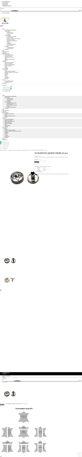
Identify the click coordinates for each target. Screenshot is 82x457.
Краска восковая (8, 65)
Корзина (4, 381)
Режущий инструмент (9, 54)
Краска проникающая (9, 62)
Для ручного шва (8, 81)
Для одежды (7, 31)
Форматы (7, 49)
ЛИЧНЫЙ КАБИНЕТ (6, 5)
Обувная (6, 46)
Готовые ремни (10, 45)
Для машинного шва (9, 80)
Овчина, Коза (10, 32)
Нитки (3, 79)
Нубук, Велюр (10, 37)
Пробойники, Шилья (9, 57)
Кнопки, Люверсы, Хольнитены (11, 72)
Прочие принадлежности (10, 59)
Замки (6, 70)
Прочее (6, 78)
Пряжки (6, 74)
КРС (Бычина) (10, 33)
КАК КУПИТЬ (5, 2)
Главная (1, 150)
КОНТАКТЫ (5, 4)
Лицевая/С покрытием (11, 36)
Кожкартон (7, 77)
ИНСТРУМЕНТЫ (6, 53)
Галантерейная (8, 35)
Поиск (3, 376)
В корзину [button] (39, 210)
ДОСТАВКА (5, 3)
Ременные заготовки (11, 44)
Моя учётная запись (6, 375)
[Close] (0, 93)
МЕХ (3, 50)
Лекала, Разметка (8, 55)
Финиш (6, 67)
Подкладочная (10, 48)
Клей (6, 66)
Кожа (3, 28)
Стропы (6, 76)
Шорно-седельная (10, 39)
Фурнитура (4, 127)
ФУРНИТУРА (5, 68)
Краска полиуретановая (10, 64)
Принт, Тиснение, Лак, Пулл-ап (13, 38)
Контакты (4, 85)
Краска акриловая (8, 123)
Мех (3, 109)
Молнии (6, 73)
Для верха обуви (10, 47)
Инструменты (5, 112)
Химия (3, 117)
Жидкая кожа (7, 125)
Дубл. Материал (5, 51)
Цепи (6, 75)
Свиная (8, 34)
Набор (6, 60)
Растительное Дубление (12, 40)
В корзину (2, 404)
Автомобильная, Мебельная (10, 29)
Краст (8, 41)
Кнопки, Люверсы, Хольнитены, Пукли (13, 130)
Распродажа (4, 83)
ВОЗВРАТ (4, 373)
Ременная (9, 42)
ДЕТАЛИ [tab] (36, 164)
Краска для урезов (8, 63)
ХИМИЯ (4, 61)
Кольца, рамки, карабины (10, 71)
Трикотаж (4, 52)
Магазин (6, 150)
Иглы (6, 58)
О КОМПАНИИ (5, 372)
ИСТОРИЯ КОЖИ (6, 1)
